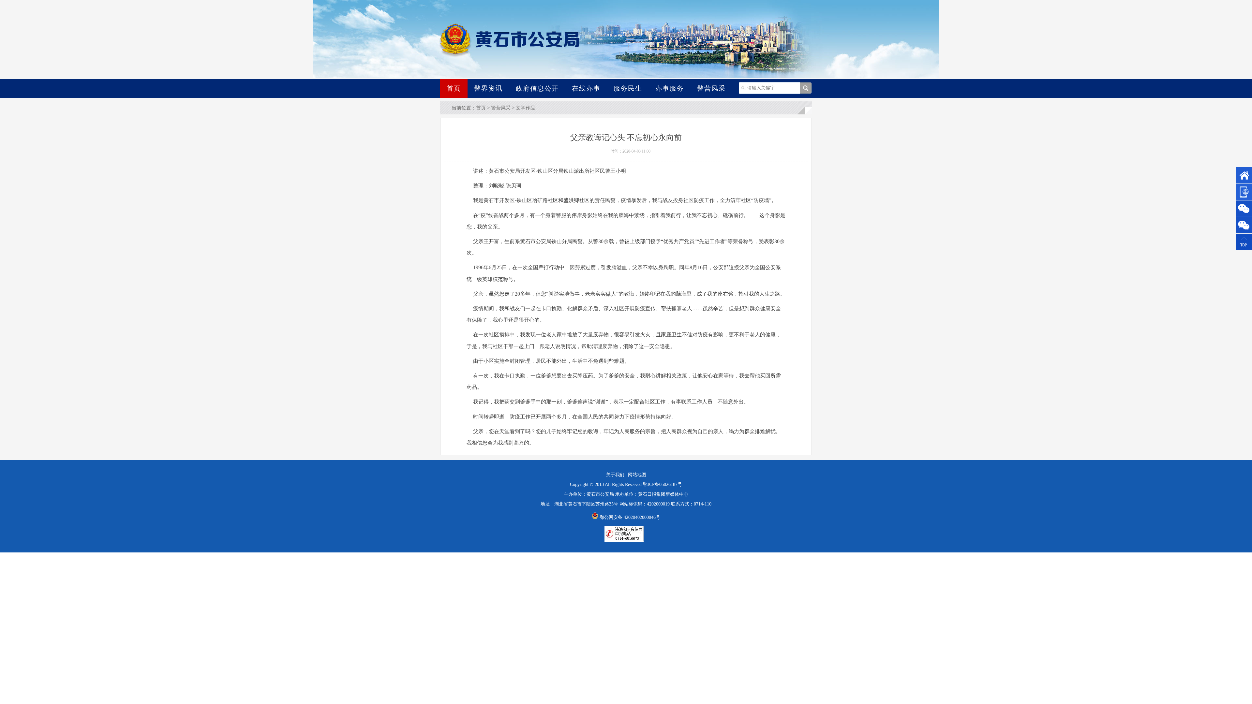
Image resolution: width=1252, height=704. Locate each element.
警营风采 (711, 88)
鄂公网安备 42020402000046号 (629, 517)
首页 (454, 88)
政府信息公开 (537, 88)
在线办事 (586, 88)
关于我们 (615, 474)
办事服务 (669, 88)
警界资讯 (488, 88)
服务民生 (628, 88)
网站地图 (637, 474)
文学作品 (525, 107)
